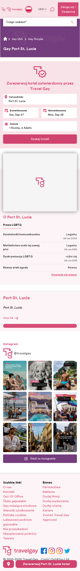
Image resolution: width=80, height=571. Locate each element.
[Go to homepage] (15, 9)
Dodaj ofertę (52, 505)
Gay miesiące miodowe (20, 505)
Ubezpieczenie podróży (20, 533)
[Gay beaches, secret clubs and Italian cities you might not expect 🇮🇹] (15, 375)
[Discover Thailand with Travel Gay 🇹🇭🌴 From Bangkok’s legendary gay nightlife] (65, 375)
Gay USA (17, 39)
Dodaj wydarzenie (56, 501)
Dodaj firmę (51, 496)
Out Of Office (13, 496)
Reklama (49, 491)
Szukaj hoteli (40, 139)
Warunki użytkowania (18, 510)
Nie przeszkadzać (15, 529)
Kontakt (9, 491)
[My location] (8, 564)
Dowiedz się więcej (64, 274)
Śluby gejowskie (14, 501)
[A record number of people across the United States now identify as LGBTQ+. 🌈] (65, 406)
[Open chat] (52, 9)
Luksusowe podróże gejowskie (17, 522)
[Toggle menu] (3, 9)
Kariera (48, 510)
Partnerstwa (51, 487)
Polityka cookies (14, 515)
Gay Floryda (35, 39)
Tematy (8, 538)
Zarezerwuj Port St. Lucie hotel (46, 564)
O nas (7, 487)
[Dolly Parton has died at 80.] (40, 375)
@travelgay (22, 353)
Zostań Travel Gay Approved (56, 517)
